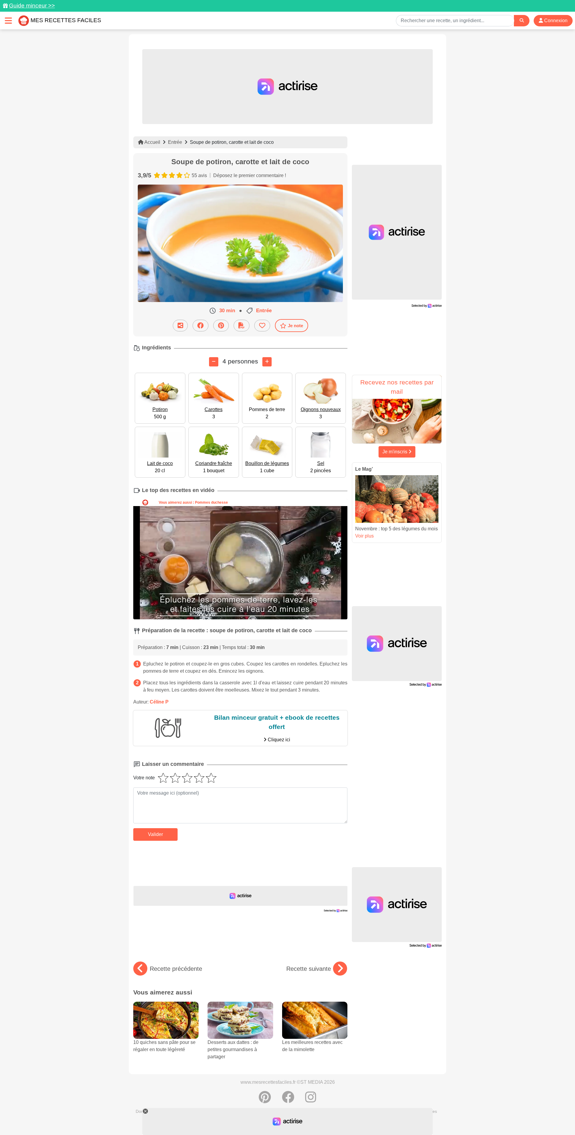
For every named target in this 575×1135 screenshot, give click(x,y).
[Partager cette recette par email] (180, 325)
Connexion (555, 20)
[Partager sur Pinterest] (221, 325)
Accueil (151, 142)
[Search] (521, 20)
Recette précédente (176, 968)
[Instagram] (310, 1100)
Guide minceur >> (32, 5)
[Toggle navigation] (8, 20)
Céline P (159, 701)
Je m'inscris (395, 451)
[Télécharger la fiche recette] (241, 325)
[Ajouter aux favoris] (262, 325)
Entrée (175, 142)
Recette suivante (308, 968)
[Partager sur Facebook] (200, 325)
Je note (295, 325)
